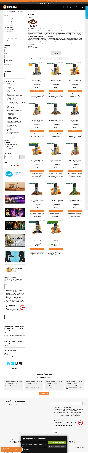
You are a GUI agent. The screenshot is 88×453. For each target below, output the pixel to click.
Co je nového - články (11, 97)
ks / (15, 75)
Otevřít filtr (56, 53)
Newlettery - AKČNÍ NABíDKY (13, 93)
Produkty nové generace (12, 38)
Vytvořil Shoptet (80, 447)
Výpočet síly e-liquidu (11, 125)
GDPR (8, 106)
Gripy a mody (9, 23)
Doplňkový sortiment (11, 37)
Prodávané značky (11, 113)
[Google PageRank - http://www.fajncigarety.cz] (13, 452)
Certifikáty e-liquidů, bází (12, 118)
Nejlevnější (41, 58)
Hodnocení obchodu (11, 116)
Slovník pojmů (10, 129)
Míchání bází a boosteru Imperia (20, 442)
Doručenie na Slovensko (12, 89)
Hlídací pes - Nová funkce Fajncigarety (15, 112)
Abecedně (65, 58)
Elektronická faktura (11, 108)
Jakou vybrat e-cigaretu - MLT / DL (12, 356)
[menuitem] (20, 7)
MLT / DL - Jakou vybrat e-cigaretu (73, 441)
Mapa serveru (10, 135)
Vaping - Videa (10, 133)
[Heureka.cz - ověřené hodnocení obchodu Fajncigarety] (15, 174)
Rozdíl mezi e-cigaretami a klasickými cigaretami (15, 123)
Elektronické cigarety (11, 20)
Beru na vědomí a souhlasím (57, 442)
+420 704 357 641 (10, 146)
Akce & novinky (10, 18)
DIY (7, 35)
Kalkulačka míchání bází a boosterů (14, 110)
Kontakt (9, 83)
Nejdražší (48, 58)
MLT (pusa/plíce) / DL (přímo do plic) (14, 95)
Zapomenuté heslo (8, 66)
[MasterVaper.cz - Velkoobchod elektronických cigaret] (15, 363)
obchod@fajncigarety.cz (12, 144)
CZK (65, 7)
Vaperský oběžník (11, 109)
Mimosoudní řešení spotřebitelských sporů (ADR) (16, 104)
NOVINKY (81, 440)
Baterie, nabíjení (10, 31)
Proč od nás (9, 86)
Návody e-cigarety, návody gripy (14, 121)
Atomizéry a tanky (10, 29)
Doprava (9, 87)
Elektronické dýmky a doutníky (13, 22)
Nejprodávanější (57, 58)
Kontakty (8, 440)
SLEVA (8, 91)
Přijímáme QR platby (11, 90)
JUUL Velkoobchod (11, 120)
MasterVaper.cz (14, 368)
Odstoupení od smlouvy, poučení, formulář (16, 102)
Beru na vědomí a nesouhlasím (57, 446)
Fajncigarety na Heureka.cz (12, 117)
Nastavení (26, 449)
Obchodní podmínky (11, 99)
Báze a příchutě (10, 27)
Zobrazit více (44, 393)
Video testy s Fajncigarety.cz (13, 132)
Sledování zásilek (10, 98)
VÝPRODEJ (14, 441)
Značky (8, 40)
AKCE (10, 441)
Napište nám (9, 85)
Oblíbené (9, 94)
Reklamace (9, 101)
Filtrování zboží (10, 114)
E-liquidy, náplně (10, 25)
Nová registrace (7, 64)
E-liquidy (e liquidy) (11, 131)
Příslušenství (9, 33)
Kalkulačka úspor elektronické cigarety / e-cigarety (16, 127)
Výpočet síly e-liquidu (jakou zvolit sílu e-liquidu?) (13, 353)
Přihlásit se (9, 61)
